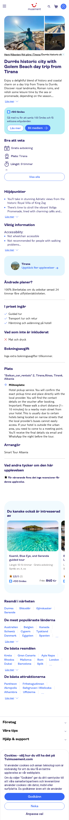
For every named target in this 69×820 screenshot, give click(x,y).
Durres (8, 608)
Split (40, 663)
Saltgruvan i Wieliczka (37, 687)
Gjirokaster (43, 608)
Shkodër (24, 608)
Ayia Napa (48, 655)
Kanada (44, 627)
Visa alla (34, 177)
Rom (40, 659)
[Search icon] (49, 6)
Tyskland (42, 631)
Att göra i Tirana (31, 54)
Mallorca (25, 659)
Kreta (8, 655)
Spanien (44, 635)
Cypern (25, 631)
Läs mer (9, 101)
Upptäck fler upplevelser (38, 267)
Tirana (26, 264)
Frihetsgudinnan (33, 683)
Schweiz (9, 631)
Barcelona (24, 663)
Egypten (27, 635)
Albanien (16, 54)
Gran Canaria (27, 655)
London (54, 659)
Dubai (8, 663)
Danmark (10, 635)
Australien (11, 627)
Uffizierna (29, 692)
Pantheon (10, 683)
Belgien (28, 627)
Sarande (9, 612)
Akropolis (10, 687)
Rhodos (9, 659)
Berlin (53, 663)
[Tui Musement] (34, 6)
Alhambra (10, 692)
